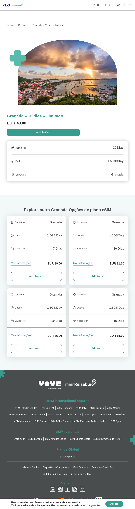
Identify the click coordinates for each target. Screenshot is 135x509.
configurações (92, 505)
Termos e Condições (103, 467)
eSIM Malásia (74, 414)
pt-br (97, 5)
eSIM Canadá (38, 414)
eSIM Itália (81, 408)
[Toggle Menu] (130, 5)
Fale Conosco (80, 467)
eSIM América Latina (55, 439)
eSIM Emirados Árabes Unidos (90, 421)
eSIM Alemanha (22, 421)
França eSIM (47, 408)
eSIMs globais (67, 456)
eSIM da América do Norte (107, 439)
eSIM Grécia (40, 421)
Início (10, 25)
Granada (22, 25)
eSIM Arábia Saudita (60, 421)
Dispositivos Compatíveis (56, 467)
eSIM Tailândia (55, 414)
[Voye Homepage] (13, 5)
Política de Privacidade (55, 474)
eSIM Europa (35, 439)
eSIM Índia (120, 414)
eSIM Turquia (97, 408)
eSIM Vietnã (106, 414)
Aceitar (114, 503)
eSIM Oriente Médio (79, 439)
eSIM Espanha (64, 408)
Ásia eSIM (19, 439)
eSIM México (113, 408)
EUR (107, 5)
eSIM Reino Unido (18, 414)
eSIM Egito (115, 421)
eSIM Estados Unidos (26, 408)
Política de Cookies (81, 474)
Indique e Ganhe (30, 467)
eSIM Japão (90, 414)
